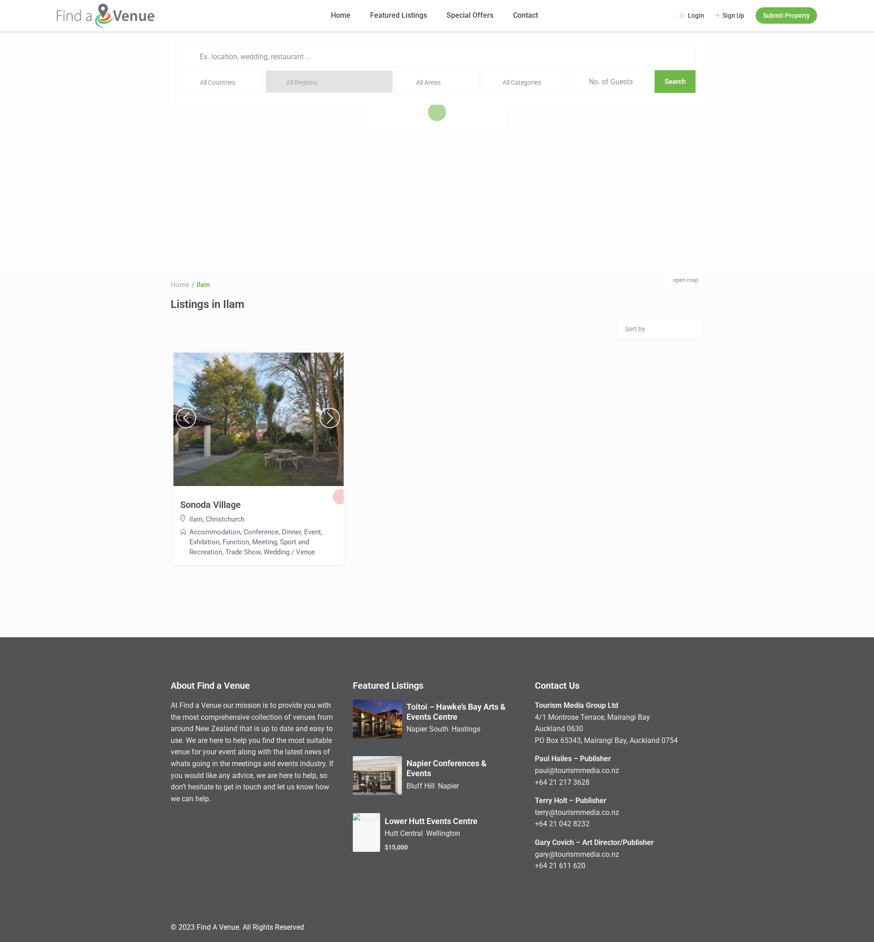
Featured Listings (398, 15)
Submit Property (786, 15)
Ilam (196, 519)
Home (341, 15)
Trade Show (242, 552)
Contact (525, 15)
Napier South (427, 729)
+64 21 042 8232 (562, 823)
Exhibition (204, 542)
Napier (448, 786)
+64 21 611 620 (560, 865)
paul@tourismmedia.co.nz (577, 770)
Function (236, 542)
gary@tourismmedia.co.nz (577, 854)
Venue (305, 552)
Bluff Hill (421, 786)
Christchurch (225, 519)
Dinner (291, 532)
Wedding (277, 552)
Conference (261, 532)
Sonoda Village (210, 505)
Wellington (443, 833)
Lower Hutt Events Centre (431, 821)
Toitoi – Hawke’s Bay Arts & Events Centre (456, 712)
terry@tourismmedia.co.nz (577, 812)
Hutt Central (404, 833)
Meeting (264, 542)
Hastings (466, 729)
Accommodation (214, 532)
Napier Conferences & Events (447, 768)
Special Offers (470, 15)
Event (312, 532)
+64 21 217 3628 (562, 782)
